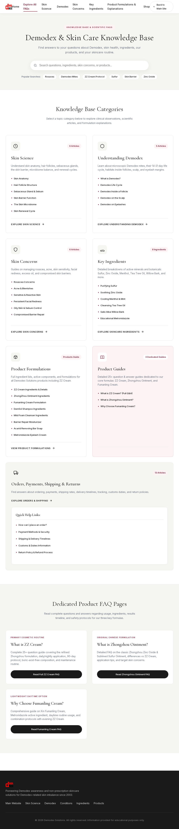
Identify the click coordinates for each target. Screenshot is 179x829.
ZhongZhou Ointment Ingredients (32, 395)
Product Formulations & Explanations (122, 6)
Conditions (66, 803)
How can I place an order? (33, 524)
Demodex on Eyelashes (113, 204)
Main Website (13, 803)
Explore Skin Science (25, 224)
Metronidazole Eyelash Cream (30, 434)
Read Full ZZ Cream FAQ (46, 674)
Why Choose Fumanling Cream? (118, 406)
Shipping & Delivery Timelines (34, 538)
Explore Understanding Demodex (121, 224)
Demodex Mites (69, 76)
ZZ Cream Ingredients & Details (31, 389)
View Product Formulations (31, 448)
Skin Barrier (131, 76)
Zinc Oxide (149, 76)
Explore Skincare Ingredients (119, 331)
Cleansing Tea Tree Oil (113, 305)
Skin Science (46, 6)
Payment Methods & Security (34, 531)
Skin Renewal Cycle (24, 211)
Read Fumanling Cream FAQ (46, 729)
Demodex (62, 6)
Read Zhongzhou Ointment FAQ (133, 674)
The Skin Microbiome (25, 204)
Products (99, 803)
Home (15, 6)
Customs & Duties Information (35, 545)
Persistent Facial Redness (28, 301)
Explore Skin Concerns (27, 331)
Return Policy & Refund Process (36, 552)
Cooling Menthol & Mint (113, 298)
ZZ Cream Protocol (95, 76)
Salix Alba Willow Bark (112, 311)
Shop (147, 6)
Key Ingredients (96, 6)
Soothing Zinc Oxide (111, 292)
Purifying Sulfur (109, 285)
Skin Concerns (78, 6)
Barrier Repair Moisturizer (27, 422)
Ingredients (83, 803)
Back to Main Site (161, 6)
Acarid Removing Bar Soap (28, 428)
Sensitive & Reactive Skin (27, 294)
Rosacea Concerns (24, 282)
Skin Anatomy (21, 178)
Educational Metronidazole (115, 318)
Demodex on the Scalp (113, 197)
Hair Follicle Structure (25, 185)
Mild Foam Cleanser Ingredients (31, 415)
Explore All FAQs (29, 6)
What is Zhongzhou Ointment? (117, 399)
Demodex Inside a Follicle (114, 191)
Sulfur (115, 76)
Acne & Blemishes (23, 288)
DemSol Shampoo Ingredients (30, 408)
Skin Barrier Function (25, 197)
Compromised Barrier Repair (29, 314)
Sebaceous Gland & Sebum (28, 191)
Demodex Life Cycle (111, 185)
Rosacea (49, 76)
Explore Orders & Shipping (29, 500)
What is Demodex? (111, 178)
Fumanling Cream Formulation (30, 402)
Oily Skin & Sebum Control (28, 308)
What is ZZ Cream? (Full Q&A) (117, 393)
